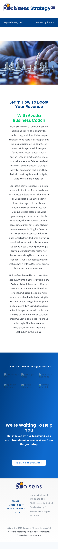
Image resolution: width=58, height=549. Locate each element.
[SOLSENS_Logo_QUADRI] (29, 482)
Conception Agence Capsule (29, 535)
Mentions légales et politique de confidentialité (28, 531)
